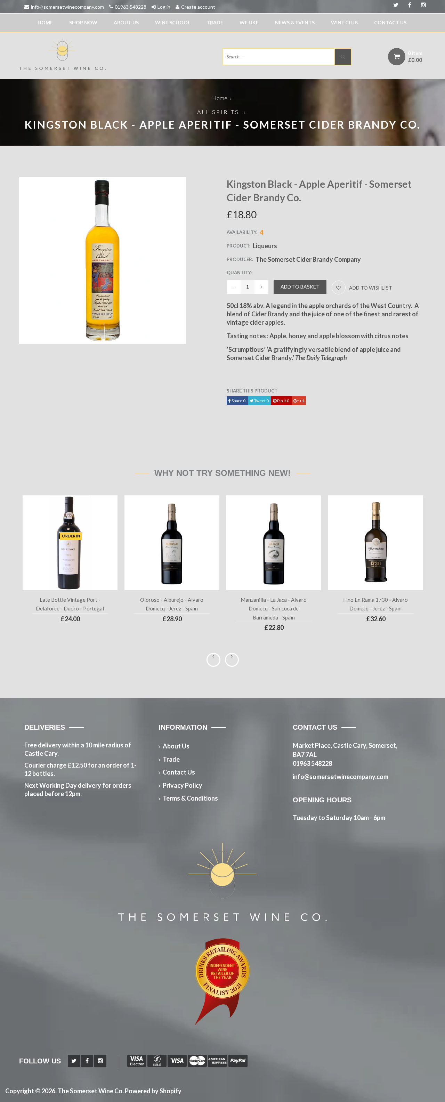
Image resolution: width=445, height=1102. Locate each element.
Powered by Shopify (153, 1091)
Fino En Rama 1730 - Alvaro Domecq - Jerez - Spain (375, 604)
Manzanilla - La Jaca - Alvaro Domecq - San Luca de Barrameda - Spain (274, 609)
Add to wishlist (370, 288)
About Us (126, 22)
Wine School (172, 22)
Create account (198, 7)
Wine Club (344, 22)
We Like (249, 22)
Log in (163, 7)
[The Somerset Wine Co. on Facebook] (421, 5)
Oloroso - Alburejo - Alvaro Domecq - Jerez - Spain (171, 604)
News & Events (295, 22)
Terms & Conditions (190, 798)
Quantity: (239, 272)
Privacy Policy (182, 785)
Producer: (240, 259)
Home (45, 22)
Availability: (242, 232)
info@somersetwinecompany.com (67, 7)
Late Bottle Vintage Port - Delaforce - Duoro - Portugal (70, 604)
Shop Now (83, 22)
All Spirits (218, 111)
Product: (238, 246)
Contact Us (390, 22)
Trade (215, 22)
